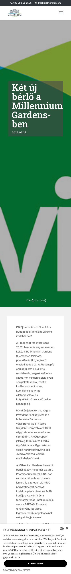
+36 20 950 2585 (22, 2)
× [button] (67, 528)
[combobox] (62, 528)
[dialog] (35, 549)
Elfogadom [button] (35, 563)
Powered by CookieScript (16, 570)
